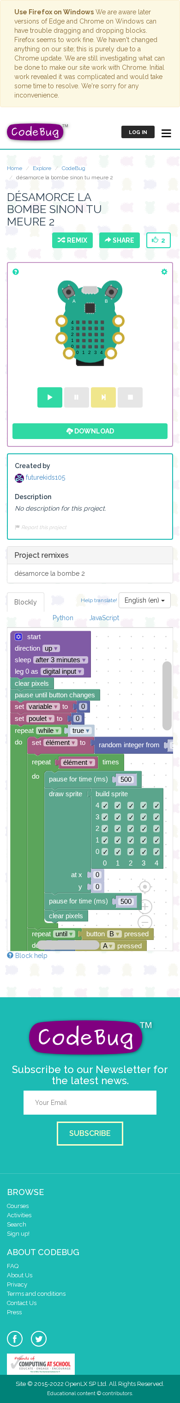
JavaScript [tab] (104, 618)
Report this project (43, 527)
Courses (18, 1205)
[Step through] (103, 397)
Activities (19, 1215)
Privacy (17, 1284)
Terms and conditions (36, 1293)
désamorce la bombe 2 (49, 573)
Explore (42, 168)
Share (122, 240)
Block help (30, 955)
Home (14, 168)
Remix (75, 240)
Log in (138, 132)
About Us (19, 1275)
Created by (32, 466)
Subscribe (90, 1133)
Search (16, 1224)
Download (93, 431)
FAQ (12, 1266)
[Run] (49, 397)
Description (33, 496)
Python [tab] (63, 618)
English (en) (143, 600)
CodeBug (73, 168)
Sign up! (18, 1233)
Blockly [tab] (25, 602)
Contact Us (21, 1302)
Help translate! (100, 600)
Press (14, 1312)
